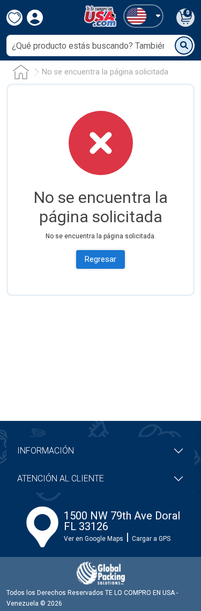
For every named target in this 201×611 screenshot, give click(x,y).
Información (45, 451)
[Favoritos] (14, 18)
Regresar (100, 259)
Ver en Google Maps (93, 538)
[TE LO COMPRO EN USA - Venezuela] (100, 16)
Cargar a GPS (151, 538)
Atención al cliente (60, 478)
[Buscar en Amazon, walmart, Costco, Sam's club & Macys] (184, 45)
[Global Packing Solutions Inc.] (101, 573)
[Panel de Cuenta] (143, 15)
